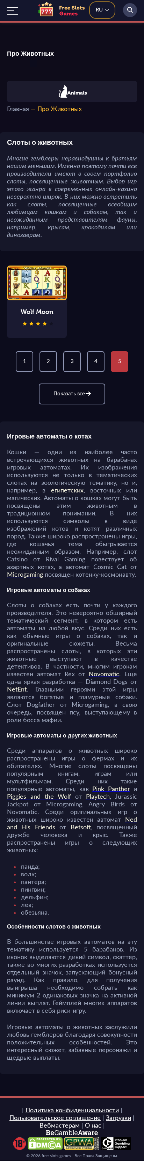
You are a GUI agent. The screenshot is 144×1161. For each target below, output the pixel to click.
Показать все (69, 393)
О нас (93, 1126)
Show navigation (12, 11)
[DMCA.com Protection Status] (45, 1148)
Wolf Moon (37, 312)
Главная (18, 109)
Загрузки (118, 1118)
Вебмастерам (59, 1126)
